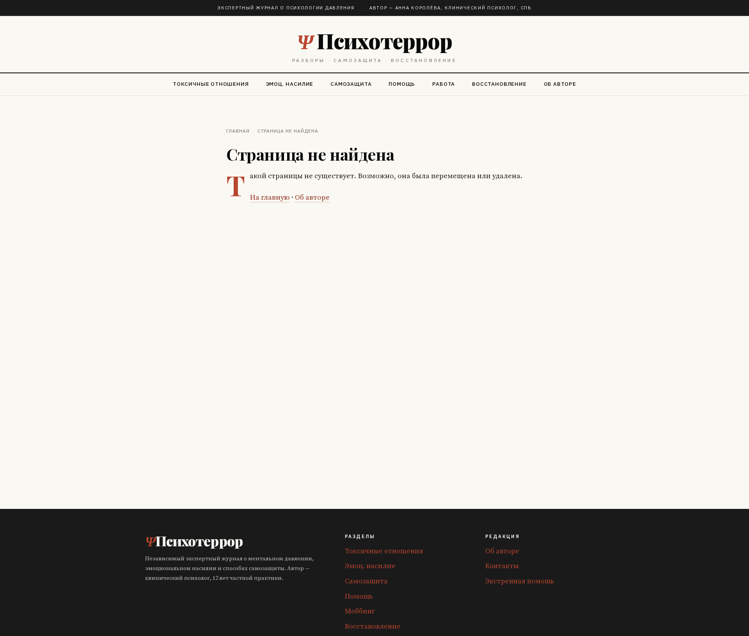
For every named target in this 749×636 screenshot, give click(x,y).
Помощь (402, 83)
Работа (443, 83)
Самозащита (350, 83)
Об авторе (560, 83)
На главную (270, 197)
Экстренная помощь (519, 581)
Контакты (502, 566)
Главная (238, 131)
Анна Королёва (418, 8)
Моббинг (360, 611)
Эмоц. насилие (290, 83)
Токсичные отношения (211, 83)
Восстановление (499, 83)
